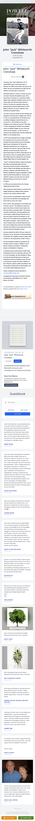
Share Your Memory (11, 385)
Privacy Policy (13, 813)
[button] (17, 618)
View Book (8, 361)
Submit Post (17, 414)
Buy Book (17, 361)
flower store (23, 289)
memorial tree (25, 287)
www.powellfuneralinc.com (11, 273)
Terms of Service (22, 813)
